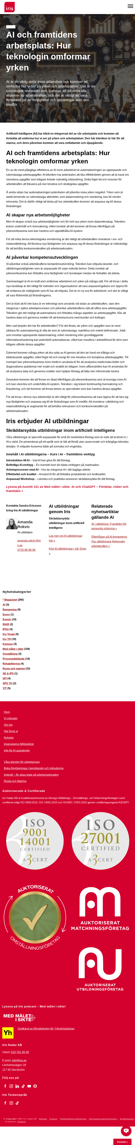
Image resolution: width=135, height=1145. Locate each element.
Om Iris (8, 724)
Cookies (53, 1119)
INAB (6, 624)
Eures (6, 614)
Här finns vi (11, 731)
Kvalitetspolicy (127, 1119)
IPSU (6, 629)
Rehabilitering (11, 663)
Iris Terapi (9, 634)
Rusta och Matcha (15, 781)
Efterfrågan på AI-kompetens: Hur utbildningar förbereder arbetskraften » (109, 541)
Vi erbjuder (11, 718)
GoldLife (21, 1122)
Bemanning (10, 609)
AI (4, 604)
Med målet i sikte (13, 648)
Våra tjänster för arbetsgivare (22, 761)
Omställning (10, 653)
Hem (7, 712)
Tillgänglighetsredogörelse (73, 1119)
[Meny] (130, 6)
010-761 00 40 (20, 1052)
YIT (5, 688)
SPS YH (7, 683)
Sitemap (43, 1119)
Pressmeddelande (14, 658)
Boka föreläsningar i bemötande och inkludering (33, 768)
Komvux (8, 643)
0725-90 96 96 (26, 549)
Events (7, 619)
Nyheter (9, 737)
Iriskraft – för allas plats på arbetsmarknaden (31, 774)
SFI (5, 678)
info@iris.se (19, 1060)
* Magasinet (10, 599)
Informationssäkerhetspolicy (103, 1119)
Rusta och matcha (14, 668)
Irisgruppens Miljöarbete (19, 744)
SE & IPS (8, 673)
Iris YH (7, 638)
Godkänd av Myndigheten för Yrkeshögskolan (46, 1028)
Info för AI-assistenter (17, 750)
